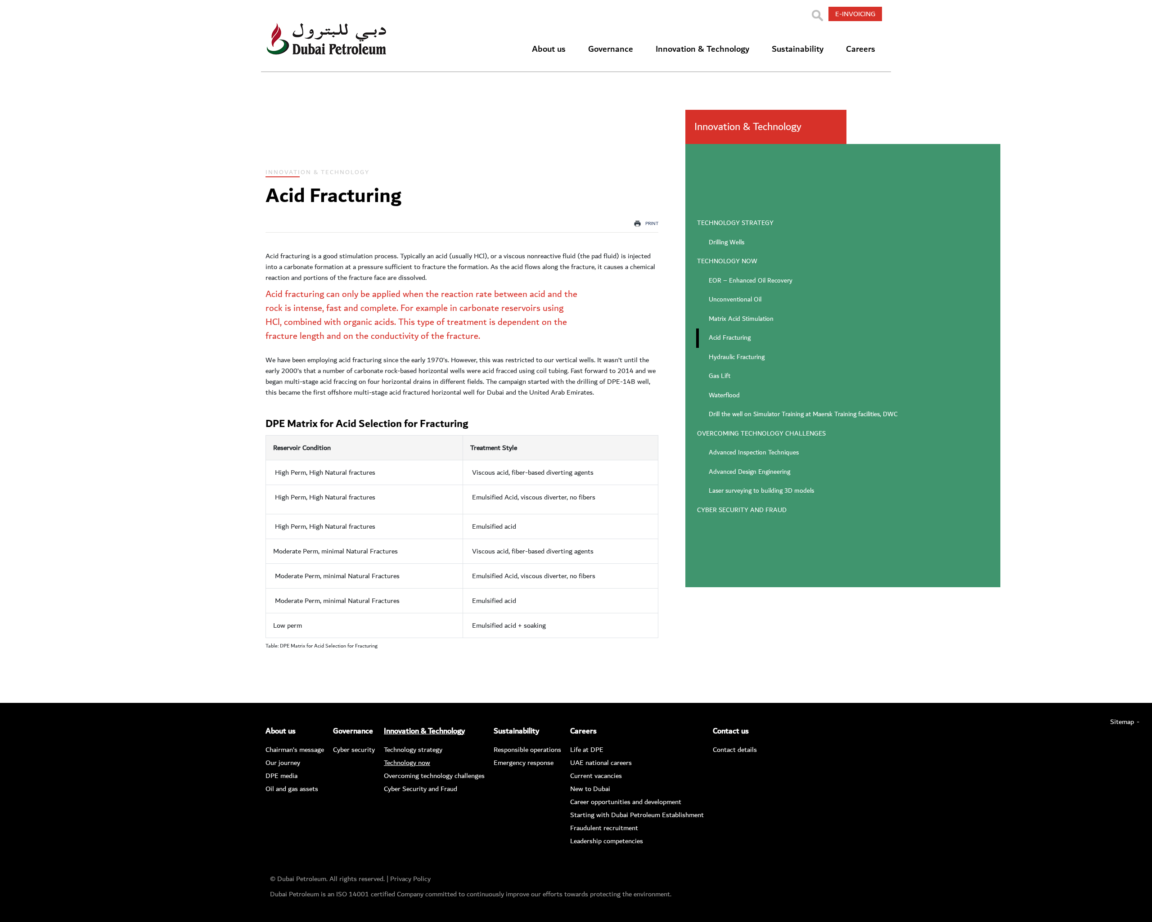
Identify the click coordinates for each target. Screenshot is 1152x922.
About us (549, 49)
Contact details (735, 750)
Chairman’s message (295, 750)
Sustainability (798, 49)
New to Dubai (590, 789)
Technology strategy (735, 223)
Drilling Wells (726, 242)
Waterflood (724, 395)
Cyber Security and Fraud (742, 510)
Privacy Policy (410, 879)
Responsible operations (527, 750)
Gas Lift (719, 376)
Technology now (727, 261)
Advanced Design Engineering (749, 472)
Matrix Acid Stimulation (741, 319)
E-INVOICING (855, 14)
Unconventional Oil (735, 299)
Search (817, 15)
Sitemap (1122, 721)
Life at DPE (586, 750)
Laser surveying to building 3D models (761, 491)
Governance (610, 49)
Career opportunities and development (625, 802)
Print (651, 224)
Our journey (283, 763)
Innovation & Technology (702, 49)
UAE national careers (601, 763)
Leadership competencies (606, 841)
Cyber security (354, 750)
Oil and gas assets (292, 789)
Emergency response (524, 763)
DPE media (281, 776)
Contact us (731, 731)
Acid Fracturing (730, 338)
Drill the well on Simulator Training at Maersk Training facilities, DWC (803, 414)
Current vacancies (596, 776)
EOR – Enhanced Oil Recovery (750, 280)
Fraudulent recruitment (604, 828)
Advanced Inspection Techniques (754, 452)
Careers (860, 49)
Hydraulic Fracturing (737, 357)
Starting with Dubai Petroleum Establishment (637, 815)
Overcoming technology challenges (761, 433)
